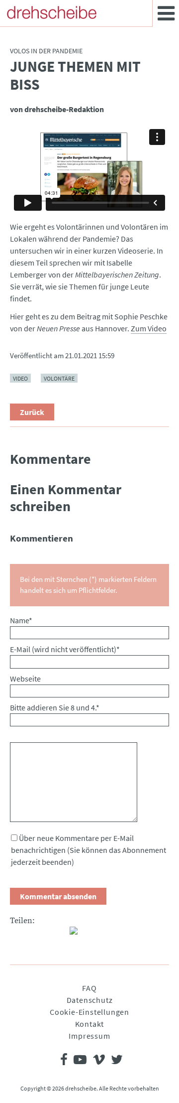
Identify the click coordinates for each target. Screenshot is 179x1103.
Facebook (18, 935)
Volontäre (59, 378)
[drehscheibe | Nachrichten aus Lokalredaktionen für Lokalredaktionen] (51, 12)
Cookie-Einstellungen (89, 1012)
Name (21, 620)
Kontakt (89, 1024)
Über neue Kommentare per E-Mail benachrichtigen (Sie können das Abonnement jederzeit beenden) (88, 850)
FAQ (89, 988)
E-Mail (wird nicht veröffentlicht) (65, 649)
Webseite (25, 679)
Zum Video (149, 328)
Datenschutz (90, 1000)
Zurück (32, 412)
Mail (58, 935)
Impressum (89, 1036)
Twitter (38, 935)
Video (20, 378)
